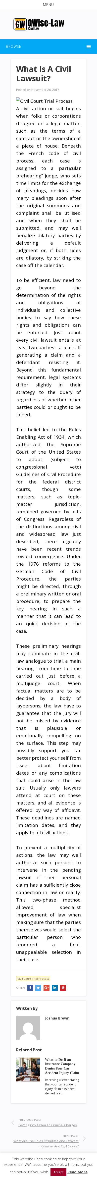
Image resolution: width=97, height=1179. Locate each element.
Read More (77, 1171)
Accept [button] (58, 1172)
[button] (48, 4)
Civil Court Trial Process (33, 978)
